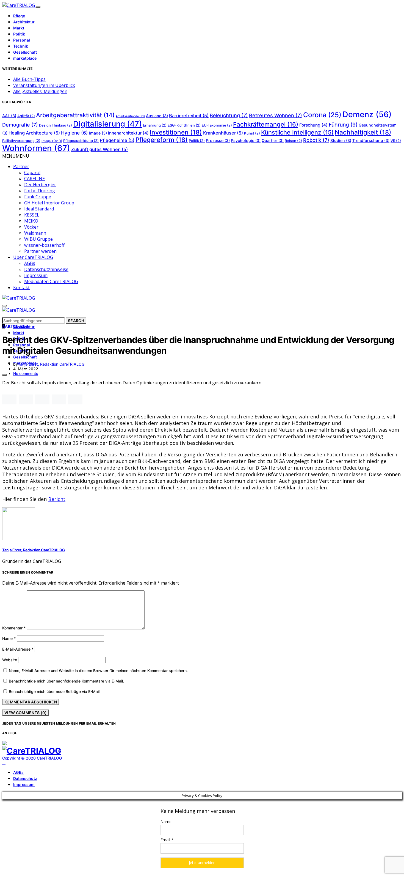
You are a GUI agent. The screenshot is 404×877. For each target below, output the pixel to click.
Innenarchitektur (128, 133)
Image (98, 133)
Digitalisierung (107, 123)
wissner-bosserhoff (44, 245)
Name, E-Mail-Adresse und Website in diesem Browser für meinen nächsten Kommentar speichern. (98, 670)
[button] (15, 156)
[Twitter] (10, 762)
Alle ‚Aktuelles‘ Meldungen (40, 91)
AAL (9, 115)
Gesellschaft (25, 52)
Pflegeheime (117, 140)
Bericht (56, 499)
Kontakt (21, 287)
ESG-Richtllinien (184, 125)
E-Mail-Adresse (18, 649)
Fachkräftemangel (265, 124)
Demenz (367, 114)
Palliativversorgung (21, 141)
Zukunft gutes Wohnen (99, 149)
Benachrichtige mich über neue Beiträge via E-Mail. (55, 691)
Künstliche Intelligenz (297, 132)
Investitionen (176, 132)
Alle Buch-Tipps (29, 79)
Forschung (313, 125)
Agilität (26, 116)
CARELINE (34, 179)
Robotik (316, 140)
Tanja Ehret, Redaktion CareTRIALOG (51, 364)
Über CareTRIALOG (33, 257)
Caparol (32, 172)
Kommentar (14, 628)
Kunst (252, 133)
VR (396, 141)
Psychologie (246, 140)
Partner (21, 166)
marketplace (25, 58)
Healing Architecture (34, 133)
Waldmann (35, 233)
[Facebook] (3, 762)
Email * (167, 839)
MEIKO (31, 221)
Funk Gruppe (37, 197)
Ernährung (155, 125)
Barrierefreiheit (189, 115)
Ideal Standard (39, 209)
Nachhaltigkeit (363, 132)
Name (9, 638)
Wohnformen (36, 148)
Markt (18, 28)
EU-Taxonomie (217, 125)
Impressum (36, 275)
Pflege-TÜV (51, 141)
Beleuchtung (229, 115)
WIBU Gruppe (38, 239)
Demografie (20, 125)
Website (9, 659)
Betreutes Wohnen (275, 115)
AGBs (29, 263)
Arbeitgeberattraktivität (75, 115)
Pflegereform (161, 139)
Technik (20, 46)
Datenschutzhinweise (46, 269)
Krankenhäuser (223, 133)
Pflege (19, 15)
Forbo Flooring (39, 191)
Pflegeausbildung (81, 141)
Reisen (293, 141)
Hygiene (74, 133)
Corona (322, 115)
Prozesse (218, 140)
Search (76, 320)
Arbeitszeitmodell (130, 116)
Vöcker (31, 227)
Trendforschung (370, 140)
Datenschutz (25, 778)
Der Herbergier (40, 185)
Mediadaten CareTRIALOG (51, 281)
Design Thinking (55, 125)
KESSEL (31, 215)
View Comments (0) (25, 712)
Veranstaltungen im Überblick (44, 85)
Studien (340, 140)
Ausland (157, 115)
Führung (343, 124)
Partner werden (40, 251)
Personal (21, 40)
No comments (25, 373)
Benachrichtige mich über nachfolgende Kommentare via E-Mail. (66, 681)
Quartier (273, 140)
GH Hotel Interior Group (49, 203)
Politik (19, 34)
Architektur (24, 22)
